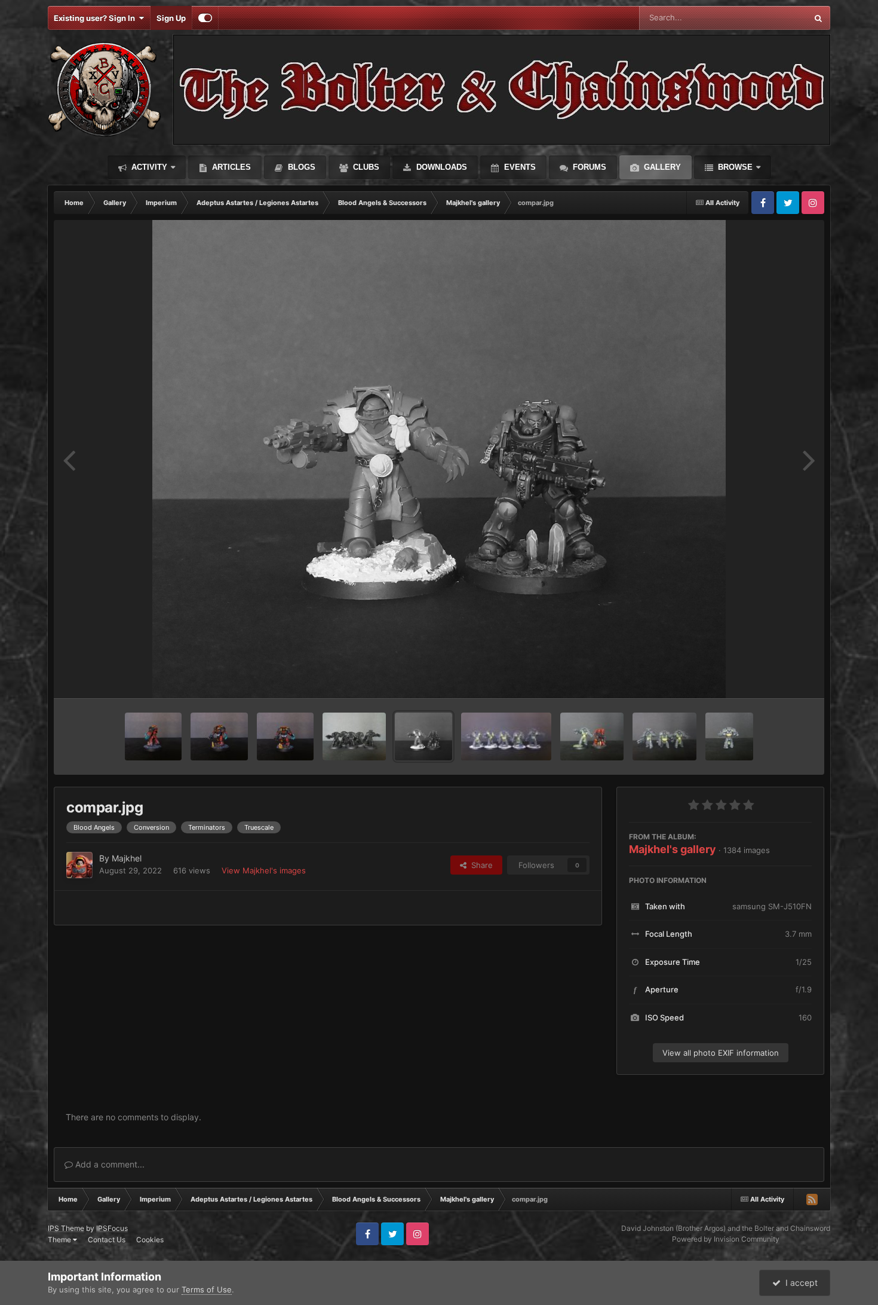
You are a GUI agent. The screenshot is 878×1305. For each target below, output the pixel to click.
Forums (588, 167)
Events (519, 167)
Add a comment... (109, 1164)
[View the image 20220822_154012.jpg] (729, 736)
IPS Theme (66, 1228)
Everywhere (770, 17)
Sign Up (171, 18)
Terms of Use (207, 1289)
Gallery (661, 167)
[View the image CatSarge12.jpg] (153, 736)
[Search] (818, 18)
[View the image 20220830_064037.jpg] (354, 736)
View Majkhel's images (264, 870)
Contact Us (106, 1239)
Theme (60, 1239)
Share (479, 865)
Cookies (150, 1239)
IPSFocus (112, 1228)
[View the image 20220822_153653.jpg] (592, 736)
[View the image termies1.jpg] (506, 736)
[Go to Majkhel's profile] (79, 865)
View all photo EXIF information (720, 1053)
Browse (734, 167)
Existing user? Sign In (96, 18)
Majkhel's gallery (672, 849)
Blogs (300, 167)
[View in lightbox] (439, 459)
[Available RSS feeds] (811, 1199)
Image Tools (775, 676)
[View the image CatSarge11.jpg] (219, 736)
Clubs (365, 167)
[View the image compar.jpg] (423, 736)
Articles (230, 167)
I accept (799, 1283)
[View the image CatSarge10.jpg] (285, 736)
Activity (148, 167)
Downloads (440, 167)
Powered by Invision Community (725, 1238)
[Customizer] (205, 18)
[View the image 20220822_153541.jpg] (664, 736)
